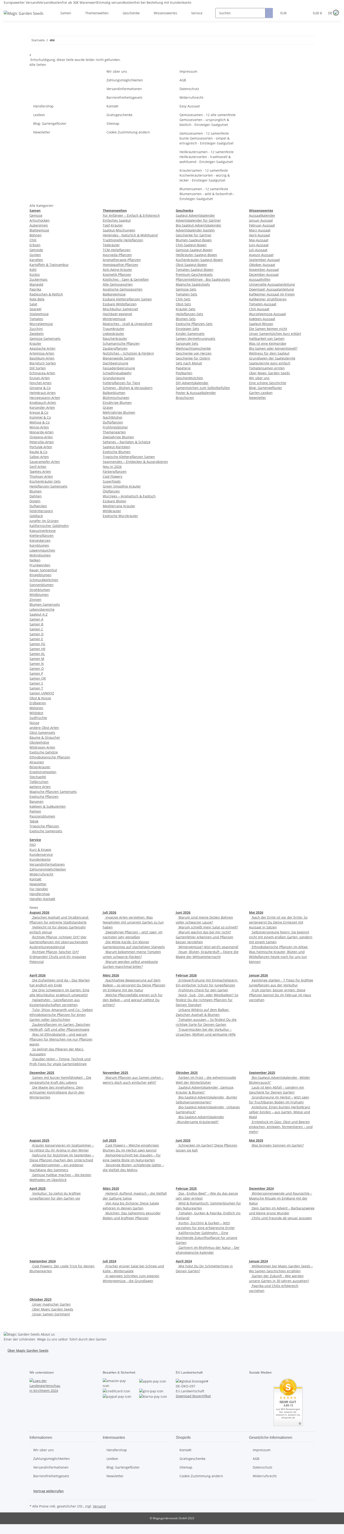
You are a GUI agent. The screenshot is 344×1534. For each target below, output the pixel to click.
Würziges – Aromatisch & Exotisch (129, 496)
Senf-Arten (37, 466)
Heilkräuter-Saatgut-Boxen (196, 255)
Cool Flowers (112, 476)
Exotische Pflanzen (44, 796)
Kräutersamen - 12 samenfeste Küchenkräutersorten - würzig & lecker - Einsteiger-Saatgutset (204, 175)
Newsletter (41, 132)
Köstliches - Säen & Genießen (126, 279)
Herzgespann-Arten (44, 397)
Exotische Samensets (45, 831)
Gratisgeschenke (119, 115)
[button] (297, 13)
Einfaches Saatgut (117, 220)
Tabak (33, 821)
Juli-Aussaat (258, 250)
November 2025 (115, 1072)
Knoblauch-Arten (42, 402)
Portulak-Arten (40, 447)
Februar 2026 (186, 975)
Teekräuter (111, 245)
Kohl (33, 269)
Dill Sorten (37, 368)
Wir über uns (116, 71)
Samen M (36, 658)
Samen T (36, 688)
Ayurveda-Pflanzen (117, 255)
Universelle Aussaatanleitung (272, 284)
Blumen (35, 491)
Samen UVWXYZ (41, 693)
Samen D (36, 634)
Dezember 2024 (261, 1188)
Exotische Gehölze (43, 752)
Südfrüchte (38, 718)
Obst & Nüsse (40, 698)
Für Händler (38, 889)
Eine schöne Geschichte (267, 383)
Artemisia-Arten (41, 353)
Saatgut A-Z (38, 614)
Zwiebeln (36, 333)
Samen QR (37, 678)
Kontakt (112, 106)
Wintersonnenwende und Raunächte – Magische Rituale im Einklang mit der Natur (280, 1198)
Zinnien (35, 599)
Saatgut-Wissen (261, 324)
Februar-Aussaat (262, 225)
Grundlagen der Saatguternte (272, 358)
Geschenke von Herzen (194, 353)
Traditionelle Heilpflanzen (123, 240)
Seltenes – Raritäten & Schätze (126, 442)
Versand (99, 1506)
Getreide (36, 250)
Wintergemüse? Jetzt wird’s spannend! (208, 947)
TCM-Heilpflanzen (117, 250)
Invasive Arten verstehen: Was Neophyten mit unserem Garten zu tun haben (133, 922)
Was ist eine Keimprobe (267, 343)
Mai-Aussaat (258, 240)
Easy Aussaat (189, 106)
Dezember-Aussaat (264, 274)
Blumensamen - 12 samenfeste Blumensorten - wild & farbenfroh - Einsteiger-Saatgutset (207, 194)
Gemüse (35, 215)
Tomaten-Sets (186, 294)
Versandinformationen (124, 89)
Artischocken (39, 220)
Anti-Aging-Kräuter (117, 269)
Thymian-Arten (41, 476)
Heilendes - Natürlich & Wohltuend (130, 235)
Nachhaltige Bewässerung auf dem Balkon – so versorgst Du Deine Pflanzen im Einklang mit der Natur (134, 985)
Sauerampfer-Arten (44, 461)
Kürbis (34, 274)
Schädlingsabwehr (117, 373)
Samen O (36, 668)
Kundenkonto (40, 859)
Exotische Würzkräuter (120, 516)
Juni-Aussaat (259, 245)
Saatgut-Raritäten (116, 447)
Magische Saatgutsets (193, 284)
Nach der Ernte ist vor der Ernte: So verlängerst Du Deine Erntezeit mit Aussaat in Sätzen (278, 922)
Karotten (36, 260)
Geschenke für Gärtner (194, 235)
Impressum (188, 71)
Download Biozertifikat (193, 1396)
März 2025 (111, 1188)
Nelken (34, 560)
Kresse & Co (38, 412)
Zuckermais (38, 279)
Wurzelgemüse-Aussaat (267, 314)
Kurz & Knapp (40, 849)
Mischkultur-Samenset (120, 309)
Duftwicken (38, 506)
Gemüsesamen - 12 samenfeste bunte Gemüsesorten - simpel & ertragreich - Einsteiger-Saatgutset (206, 138)
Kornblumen (39, 545)
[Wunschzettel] (304, 13)
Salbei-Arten (39, 457)
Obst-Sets (183, 304)
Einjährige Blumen (117, 402)
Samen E (36, 639)
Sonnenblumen (41, 585)
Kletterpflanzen (41, 535)
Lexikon (39, 115)
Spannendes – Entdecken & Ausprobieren (135, 461)
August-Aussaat (261, 255)
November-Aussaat (264, 269)
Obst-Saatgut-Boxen (191, 264)
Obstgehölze (39, 742)
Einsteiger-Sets (187, 328)
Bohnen (35, 235)
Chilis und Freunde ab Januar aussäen (281, 1218)
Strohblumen (39, 589)
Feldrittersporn (41, 511)
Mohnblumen (40, 555)
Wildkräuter (112, 511)
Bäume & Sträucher (44, 737)
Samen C (36, 629)
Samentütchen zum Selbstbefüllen (203, 388)
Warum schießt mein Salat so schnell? (208, 927)
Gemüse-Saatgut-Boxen (194, 250)
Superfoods (112, 481)
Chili (33, 240)
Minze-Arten (39, 427)
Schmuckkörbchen (43, 580)
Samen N (36, 663)
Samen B (36, 624)
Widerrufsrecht (191, 97)
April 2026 (37, 975)
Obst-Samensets (42, 732)
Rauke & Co (38, 452)
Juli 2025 (109, 1140)
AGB (182, 80)
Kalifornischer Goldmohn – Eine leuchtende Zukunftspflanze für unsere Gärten (206, 1238)
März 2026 (111, 975)
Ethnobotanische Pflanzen (49, 757)
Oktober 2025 (187, 1072)
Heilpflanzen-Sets (189, 314)
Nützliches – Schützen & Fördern (128, 353)
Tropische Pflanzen (44, 826)
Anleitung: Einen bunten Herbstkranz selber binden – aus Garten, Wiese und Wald (279, 1112)
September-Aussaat (264, 260)
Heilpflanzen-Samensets (48, 486)
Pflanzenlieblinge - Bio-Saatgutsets (203, 279)
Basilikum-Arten (42, 358)
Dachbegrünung (115, 363)
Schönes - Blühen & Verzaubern (128, 388)
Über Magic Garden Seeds (269, 373)
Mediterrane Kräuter (119, 506)
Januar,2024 (258, 1261)
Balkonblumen (114, 392)
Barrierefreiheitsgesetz (124, 97)
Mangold (36, 284)
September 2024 (42, 1261)
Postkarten (184, 373)
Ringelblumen (40, 575)
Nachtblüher (113, 417)
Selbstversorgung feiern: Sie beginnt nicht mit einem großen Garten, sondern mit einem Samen (280, 937)
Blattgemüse (39, 230)
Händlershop (43, 106)
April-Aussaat (259, 235)
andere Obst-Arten (44, 727)
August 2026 (39, 912)
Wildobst (36, 713)
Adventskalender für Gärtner (198, 220)
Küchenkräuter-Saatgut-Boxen (199, 260)
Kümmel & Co (40, 417)
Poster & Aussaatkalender (196, 392)
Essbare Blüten (114, 501)
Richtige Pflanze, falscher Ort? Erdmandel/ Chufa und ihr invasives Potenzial (57, 957)
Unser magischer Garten (51, 1304)
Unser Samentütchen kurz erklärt (275, 333)
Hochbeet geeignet (117, 314)
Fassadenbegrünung (119, 368)
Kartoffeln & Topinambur (49, 264)
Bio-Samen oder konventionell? (273, 348)
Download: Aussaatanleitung (271, 289)
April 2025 (37, 1188)
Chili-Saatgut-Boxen (191, 245)
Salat (33, 304)
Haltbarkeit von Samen (267, 338)
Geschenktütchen (189, 378)
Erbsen (34, 245)
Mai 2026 (256, 912)
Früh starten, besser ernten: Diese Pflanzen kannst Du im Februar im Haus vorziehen (280, 995)
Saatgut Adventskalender (195, 215)
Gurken (35, 255)
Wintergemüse (114, 319)
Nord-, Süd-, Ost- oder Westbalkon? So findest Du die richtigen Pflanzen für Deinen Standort (207, 1000)
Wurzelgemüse (41, 324)
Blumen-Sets (186, 319)
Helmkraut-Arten (42, 392)
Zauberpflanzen (115, 348)
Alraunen (36, 762)
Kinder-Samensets (190, 333)
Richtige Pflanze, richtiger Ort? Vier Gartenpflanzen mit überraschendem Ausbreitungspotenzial (58, 942)
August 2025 (39, 1140)
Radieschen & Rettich (46, 294)
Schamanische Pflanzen (121, 343)
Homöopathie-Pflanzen (120, 264)
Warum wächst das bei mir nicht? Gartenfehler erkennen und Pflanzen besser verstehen (204, 937)
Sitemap (112, 123)
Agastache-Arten (42, 348)
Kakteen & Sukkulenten (47, 806)
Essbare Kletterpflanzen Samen (127, 299)
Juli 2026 (109, 912)
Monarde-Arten (41, 432)
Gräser (108, 407)
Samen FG (37, 644)
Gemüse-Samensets (45, 338)
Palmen (35, 811)
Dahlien (35, 496)
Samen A (36, 619)
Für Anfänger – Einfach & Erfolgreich (131, 215)
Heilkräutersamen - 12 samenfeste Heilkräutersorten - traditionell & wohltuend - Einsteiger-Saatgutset (206, 157)
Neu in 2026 (112, 466)
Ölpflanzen (111, 491)
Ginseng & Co (40, 388)
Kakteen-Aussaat (262, 319)
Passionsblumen (42, 816)
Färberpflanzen (115, 471)
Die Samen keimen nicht (268, 328)
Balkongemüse (114, 294)
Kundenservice (41, 854)
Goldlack (36, 516)
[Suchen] (269, 13)
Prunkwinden (39, 565)
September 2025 (262, 1072)
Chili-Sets (183, 299)
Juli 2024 (109, 1261)
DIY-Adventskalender (192, 383)
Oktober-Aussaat (262, 264)
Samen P (36, 673)
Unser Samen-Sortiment (50, 1314)
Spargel (35, 309)
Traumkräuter (113, 328)
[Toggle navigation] (9, 9)
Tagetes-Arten (40, 471)
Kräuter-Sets (185, 309)
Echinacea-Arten (42, 373)
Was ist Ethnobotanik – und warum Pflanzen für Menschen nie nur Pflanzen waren (60, 1039)
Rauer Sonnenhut (43, 570)
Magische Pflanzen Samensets (53, 791)
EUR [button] (284, 13)
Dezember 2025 (41, 1072)
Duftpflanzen (113, 422)
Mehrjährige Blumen (119, 412)
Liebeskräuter (113, 333)
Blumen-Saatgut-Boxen (194, 240)
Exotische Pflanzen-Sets (194, 324)
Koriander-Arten (42, 407)
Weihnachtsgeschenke (193, 348)
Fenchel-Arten (40, 383)
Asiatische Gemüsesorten (123, 289)
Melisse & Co (39, 422)
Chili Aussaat (259, 309)
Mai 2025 (256, 1140)
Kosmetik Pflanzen (117, 274)
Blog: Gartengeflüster (49, 123)
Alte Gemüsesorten (118, 284)
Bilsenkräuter (40, 767)
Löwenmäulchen (42, 550)
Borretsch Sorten (42, 363)
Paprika (35, 289)
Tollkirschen (38, 782)
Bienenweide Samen (119, 358)
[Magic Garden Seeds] (24, 18)
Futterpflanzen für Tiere (121, 383)
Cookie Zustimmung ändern (128, 132)
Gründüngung (114, 378)
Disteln (34, 501)
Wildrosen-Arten (42, 747)
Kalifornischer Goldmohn (49, 525)
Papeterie (183, 368)
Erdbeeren (37, 703)
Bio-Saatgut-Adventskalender (198, 225)
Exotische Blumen (117, 452)
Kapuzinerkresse (42, 530)
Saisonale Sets (187, 343)
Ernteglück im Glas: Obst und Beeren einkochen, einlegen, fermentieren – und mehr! (281, 1127)
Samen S (36, 683)
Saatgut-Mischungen (119, 230)
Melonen (36, 708)
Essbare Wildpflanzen (120, 304)
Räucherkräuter (115, 338)
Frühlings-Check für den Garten (203, 990)
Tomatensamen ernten (267, 368)
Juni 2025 (183, 1140)
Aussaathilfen (260, 279)
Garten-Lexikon (261, 392)
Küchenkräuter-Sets (45, 481)
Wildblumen (39, 594)
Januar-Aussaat (261, 220)
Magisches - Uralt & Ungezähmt (127, 324)
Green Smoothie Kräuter (122, 486)
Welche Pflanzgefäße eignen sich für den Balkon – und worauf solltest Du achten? (133, 1000)
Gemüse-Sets (186, 289)
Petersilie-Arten (41, 442)
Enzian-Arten (39, 378)
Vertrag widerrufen (48, 1491)
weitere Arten (40, 786)
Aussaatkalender (262, 215)
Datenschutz (189, 89)
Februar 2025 (186, 1188)
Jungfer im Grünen (44, 521)
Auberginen (38, 225)
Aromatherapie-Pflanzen (122, 260)
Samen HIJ (37, 649)
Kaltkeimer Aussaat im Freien (272, 294)
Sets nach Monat (189, 363)
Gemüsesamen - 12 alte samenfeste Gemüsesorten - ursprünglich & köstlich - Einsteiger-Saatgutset (207, 120)
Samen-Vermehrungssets (195, 338)
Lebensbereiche (42, 609)
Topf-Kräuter (113, 225)
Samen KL (37, 653)
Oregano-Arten (41, 437)
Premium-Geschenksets (194, 274)
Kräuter (35, 343)
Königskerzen (40, 540)
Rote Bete (36, 299)
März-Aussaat (260, 230)
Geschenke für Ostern (193, 358)
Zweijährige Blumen (118, 437)
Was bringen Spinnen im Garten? (277, 1145)
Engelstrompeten (42, 772)
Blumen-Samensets (44, 604)
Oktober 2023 (40, 1299)
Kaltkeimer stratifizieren (268, 299)
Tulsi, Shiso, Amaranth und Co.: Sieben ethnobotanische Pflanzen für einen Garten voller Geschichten (61, 1015)
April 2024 (184, 1261)
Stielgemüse (39, 314)
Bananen (36, 801)
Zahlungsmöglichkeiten (124, 80)
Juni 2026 (183, 912)
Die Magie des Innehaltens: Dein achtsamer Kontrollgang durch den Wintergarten (56, 1092)
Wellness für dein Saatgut (269, 353)
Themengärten (114, 432)
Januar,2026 (258, 975)
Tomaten (36, 319)
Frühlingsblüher (115, 427)
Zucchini (36, 328)
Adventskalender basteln (195, 230)
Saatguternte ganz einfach (269, 363)
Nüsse (34, 722)
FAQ (32, 844)
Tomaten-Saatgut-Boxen (194, 269)
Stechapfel (37, 777)
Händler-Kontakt (42, 899)
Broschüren (185, 397)
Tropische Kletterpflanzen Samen (129, 457)
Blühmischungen (116, 397)
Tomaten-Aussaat (262, 304)
